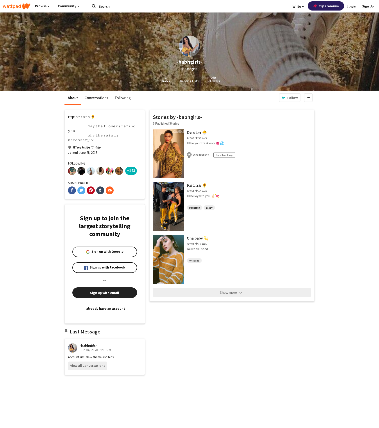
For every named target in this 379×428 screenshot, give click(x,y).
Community (67, 6)
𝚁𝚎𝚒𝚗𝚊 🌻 (197, 185)
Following (123, 97)
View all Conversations (87, 365)
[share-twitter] (81, 190)
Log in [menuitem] (351, 6)
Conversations (96, 97)
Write (297, 6)
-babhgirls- (88, 345)
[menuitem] (289, 97)
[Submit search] (94, 6)
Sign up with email (104, 292)
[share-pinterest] (91, 190)
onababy (194, 260)
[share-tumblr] (100, 190)
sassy (209, 207)
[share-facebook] (72, 190)
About (73, 97)
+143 (131, 170)
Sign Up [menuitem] (368, 6)
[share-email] (110, 190)
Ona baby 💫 (198, 238)
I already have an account (104, 308)
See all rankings (224, 155)
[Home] (16, 6)
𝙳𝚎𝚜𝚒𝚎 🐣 (197, 132)
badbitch (194, 207)
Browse (41, 6)
